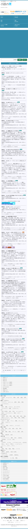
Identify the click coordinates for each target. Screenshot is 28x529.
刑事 (22, 402)
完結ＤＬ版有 (13, 451)
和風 (15, 417)
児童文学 (7, 434)
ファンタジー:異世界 (15, 212)
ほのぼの (25, 442)
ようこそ (16, 17)
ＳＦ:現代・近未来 (6, 212)
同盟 (16, 458)
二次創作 (11, 454)
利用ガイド (5, 377)
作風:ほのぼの (18, 127)
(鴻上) (15, 352)
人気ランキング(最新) (7, 382)
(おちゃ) (13, 102)
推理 (15, 402)
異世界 (3, 416)
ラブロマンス (15, 408)
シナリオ (9, 439)
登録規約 (5, 464)
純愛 (10, 408)
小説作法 (20, 437)
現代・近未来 (4, 411)
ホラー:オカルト (14, 276)
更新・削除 (5, 467)
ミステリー (4, 402)
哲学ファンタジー (5, 417)
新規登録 (5, 466)
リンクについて (6, 471)
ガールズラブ (4, 408)
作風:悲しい (20, 98)
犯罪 (25, 397)
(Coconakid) (16, 72)
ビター (8, 445)
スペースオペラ (19, 411)
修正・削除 (18, 82)
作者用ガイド (6, 463)
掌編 (13, 448)
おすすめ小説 (6, 386)
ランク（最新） (16, 520)
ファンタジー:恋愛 (6, 84)
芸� (16, 420)
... (5, 399)
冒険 (18, 416)
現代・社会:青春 (5, 127)
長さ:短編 (10, 158)
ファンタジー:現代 (14, 84)
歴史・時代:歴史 (5, 227)
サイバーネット (9, 413)
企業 (18, 397)
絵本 (12, 434)
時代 (6, 428)
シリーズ (18, 448)
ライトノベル (4, 454)
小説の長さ (5, 469)
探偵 (19, 402)
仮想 (13, 428)
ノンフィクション (5, 437)
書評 (12, 437)
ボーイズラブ (17, 406)
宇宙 (13, 411)
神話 (21, 416)
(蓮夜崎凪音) (14, 328)
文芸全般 (3, 439)
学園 (6, 406)
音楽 (8, 420)
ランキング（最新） (4, 25)
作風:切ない (18, 116)
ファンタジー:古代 (6, 276)
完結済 (7, 451)
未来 (10, 411)
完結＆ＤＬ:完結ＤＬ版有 (7, 98)
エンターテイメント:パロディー (16, 227)
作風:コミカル (14, 324)
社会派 (3, 397)
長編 (3, 448)
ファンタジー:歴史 (6, 263)
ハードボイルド (5, 403)
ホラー (18, 413)
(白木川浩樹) (14, 120)
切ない (3, 444)
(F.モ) (14, 206)
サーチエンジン (5, 457)
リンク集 (12, 458)
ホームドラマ (9, 397)
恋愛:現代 (12, 127)
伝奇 (10, 428)
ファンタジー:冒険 (14, 176)
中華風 (22, 417)
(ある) (13, 313)
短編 (10, 448)
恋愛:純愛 (8, 99)
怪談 (7, 425)
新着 (1, 21)
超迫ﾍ (3, 413)
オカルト (11, 425)
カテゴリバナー (6, 472)
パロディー (7, 422)
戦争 (3, 399)
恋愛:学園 (21, 84)
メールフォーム (6, 480)
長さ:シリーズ (9, 177)
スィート (3, 445)
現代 (3, 406)
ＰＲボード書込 (6, 477)
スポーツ (3, 420)
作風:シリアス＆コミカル (8, 192)
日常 (22, 431)
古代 (12, 417)
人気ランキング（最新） (7, 66)
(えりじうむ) (16, 88)
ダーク (13, 445)
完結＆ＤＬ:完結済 (13, 146)
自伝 (13, 439)
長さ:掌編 (15, 98)
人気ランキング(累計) (17, 66)
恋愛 (14, 416)
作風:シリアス (18, 309)
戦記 (15, 413)
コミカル (9, 442)
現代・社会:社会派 (6, 296)
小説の (6, 5)
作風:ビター (4, 158)
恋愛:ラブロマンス (6, 116)
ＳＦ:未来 (13, 116)
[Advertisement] (14, 44)
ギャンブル (21, 420)
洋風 (19, 417)
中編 (6, 448)
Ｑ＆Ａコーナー (6, 474)
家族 (10, 431)
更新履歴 (5, 388)
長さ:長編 (23, 116)
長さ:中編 (23, 127)
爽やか (12, 444)
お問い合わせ (17, 25)
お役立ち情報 (6, 475)
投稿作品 (16, 454)
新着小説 (5, 379)
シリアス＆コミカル (17, 442)
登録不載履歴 (6, 478)
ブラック (14, 431)
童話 (3, 434)
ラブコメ (11, 406)
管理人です (5, 390)
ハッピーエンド (18, 444)
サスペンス (10, 402)
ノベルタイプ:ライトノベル (16, 145)
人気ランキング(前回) (7, 383)
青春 (14, 397)
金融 (21, 397)
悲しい (7, 444)
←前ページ (15, 69)
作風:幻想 (13, 201)
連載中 (3, 451)
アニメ (12, 420)
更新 (16, 21)
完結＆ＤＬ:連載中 (17, 177)
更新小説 (5, 380)
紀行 (15, 437)
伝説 (17, 428)
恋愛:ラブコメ (14, 263)
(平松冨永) (15, 232)
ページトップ (17, 522)
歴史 (11, 416)
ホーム (2, 17)
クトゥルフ (17, 425)
